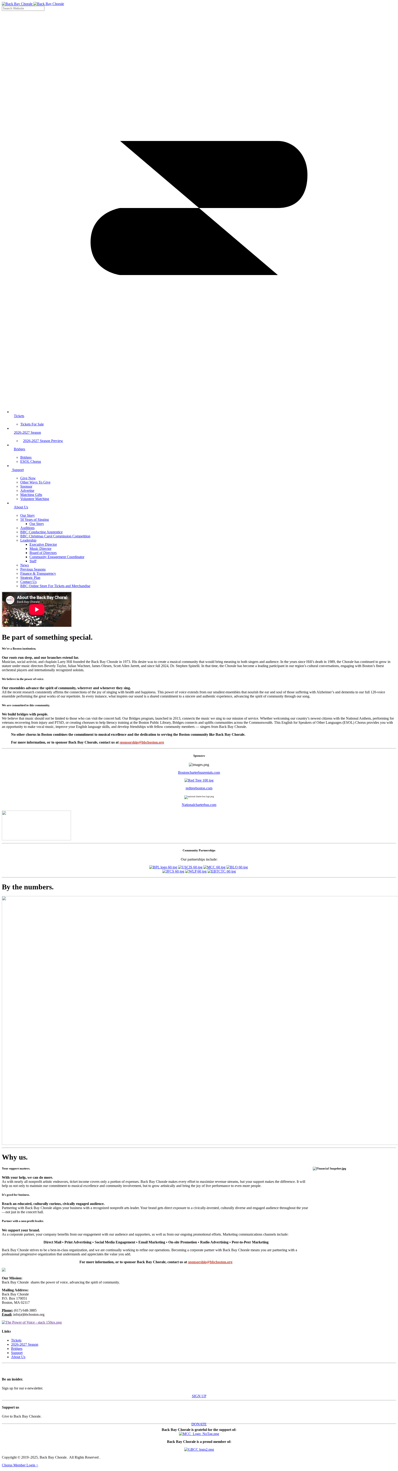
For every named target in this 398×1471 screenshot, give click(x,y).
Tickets (16, 1340)
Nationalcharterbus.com (199, 805)
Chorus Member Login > (20, 1465)
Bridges (16, 1349)
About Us (18, 1357)
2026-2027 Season (24, 1344)
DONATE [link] (199, 1424)
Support (17, 1353)
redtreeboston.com (199, 788)
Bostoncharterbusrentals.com (199, 772)
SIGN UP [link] (199, 1396)
